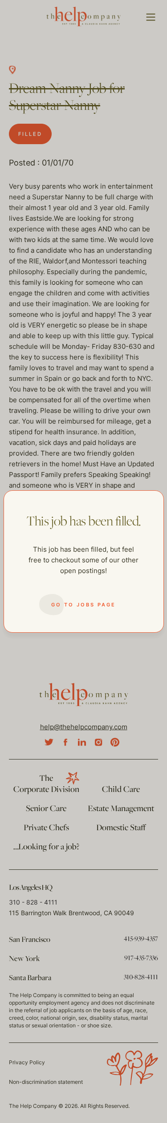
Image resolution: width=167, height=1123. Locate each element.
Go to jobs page (83, 605)
